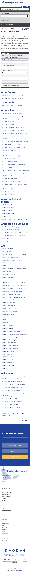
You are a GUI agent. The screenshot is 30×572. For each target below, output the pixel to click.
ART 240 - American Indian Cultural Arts (12, 260)
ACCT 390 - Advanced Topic (9, 150)
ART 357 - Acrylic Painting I (8, 305)
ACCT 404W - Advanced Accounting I (11, 156)
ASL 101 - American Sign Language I (11, 227)
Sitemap (25, 561)
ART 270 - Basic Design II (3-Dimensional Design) (14, 268)
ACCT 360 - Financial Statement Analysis (12, 144)
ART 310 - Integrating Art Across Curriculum (13, 288)
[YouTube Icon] (10, 551)
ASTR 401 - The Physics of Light (10, 404)
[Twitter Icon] (21, 551)
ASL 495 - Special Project (8, 241)
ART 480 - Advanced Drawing (9, 360)
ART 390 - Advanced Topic (8, 325)
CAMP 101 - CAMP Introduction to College (12, 95)
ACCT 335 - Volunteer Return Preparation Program (15, 141)
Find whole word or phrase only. (11, 85)
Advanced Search (5, 20)
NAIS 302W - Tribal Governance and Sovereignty (14, 219)
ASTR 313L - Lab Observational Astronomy (13, 393)
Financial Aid (5, 533)
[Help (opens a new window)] (28, 29)
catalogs (10, 568)
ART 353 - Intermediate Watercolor (11, 294)
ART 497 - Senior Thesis (8, 368)
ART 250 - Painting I (7, 263)
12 (9, 415)
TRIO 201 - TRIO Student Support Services (12, 105)
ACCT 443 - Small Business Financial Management (14, 173)
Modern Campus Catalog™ (17, 570)
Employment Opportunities (10, 561)
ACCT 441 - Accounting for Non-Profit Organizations (15, 170)
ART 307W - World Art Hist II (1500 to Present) (13, 285)
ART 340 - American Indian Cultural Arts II (12, 291)
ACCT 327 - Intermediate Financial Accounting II (14, 130)
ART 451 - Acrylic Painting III (9, 340)
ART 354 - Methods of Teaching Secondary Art (13, 297)
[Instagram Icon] (13, 551)
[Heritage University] (12, 3)
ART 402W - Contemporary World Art (11, 331)
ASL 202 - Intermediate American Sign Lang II (13, 235)
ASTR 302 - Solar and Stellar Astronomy (12, 381)
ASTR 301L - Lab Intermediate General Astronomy (15, 379)
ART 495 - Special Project (8, 365)
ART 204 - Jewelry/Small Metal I (10, 257)
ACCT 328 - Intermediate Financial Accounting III (14, 133)
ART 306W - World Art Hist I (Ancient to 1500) (13, 283)
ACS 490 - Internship (7, 210)
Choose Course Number (8, 65)
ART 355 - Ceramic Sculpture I (9, 300)
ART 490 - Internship (7, 362)
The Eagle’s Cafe (5, 538)
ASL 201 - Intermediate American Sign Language (14, 232)
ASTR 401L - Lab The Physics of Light (11, 407)
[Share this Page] (24, 29)
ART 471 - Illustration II (7, 354)
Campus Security (5, 494)
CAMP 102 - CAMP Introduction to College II (13, 98)
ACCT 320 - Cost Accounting (9, 124)
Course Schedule (5, 540)
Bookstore (4, 527)
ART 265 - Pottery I (6, 266)
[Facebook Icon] (6, 551)
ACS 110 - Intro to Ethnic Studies (10, 205)
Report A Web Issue (15, 562)
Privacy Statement (20, 559)
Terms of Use (6, 559)
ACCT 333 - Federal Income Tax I (10, 136)
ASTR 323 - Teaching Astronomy (10, 396)
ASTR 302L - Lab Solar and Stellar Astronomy (13, 384)
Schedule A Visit (5, 523)
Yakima (3, 481)
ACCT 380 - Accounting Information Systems (13, 147)
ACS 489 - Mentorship (7, 207)
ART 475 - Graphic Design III (9, 357)
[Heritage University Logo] (15, 472)
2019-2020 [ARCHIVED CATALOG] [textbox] (10, 9)
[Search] (27, 16)
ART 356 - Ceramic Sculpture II (9, 303)
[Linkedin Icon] (17, 551)
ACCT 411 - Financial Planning (9, 161)
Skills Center (4, 537)
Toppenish (4, 477)
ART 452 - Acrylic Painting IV (9, 342)
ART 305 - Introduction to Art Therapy (11, 280)
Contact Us (4, 500)
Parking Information (6, 496)
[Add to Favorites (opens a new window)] (22, 29)
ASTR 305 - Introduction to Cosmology (12, 387)
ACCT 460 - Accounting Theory (9, 178)
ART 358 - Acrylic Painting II (9, 308)
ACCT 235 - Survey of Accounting (10, 119)
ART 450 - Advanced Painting (9, 337)
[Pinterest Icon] (24, 551)
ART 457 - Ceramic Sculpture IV (10, 348)
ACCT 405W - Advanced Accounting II (11, 158)
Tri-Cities (4, 479)
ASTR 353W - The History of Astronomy (12, 401)
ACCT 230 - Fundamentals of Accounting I (12, 113)
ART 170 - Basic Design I (8, 248)
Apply (3, 521)
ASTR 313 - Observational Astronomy (11, 390)
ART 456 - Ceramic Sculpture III (10, 345)
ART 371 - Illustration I (7, 317)
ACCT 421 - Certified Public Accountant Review (14, 164)
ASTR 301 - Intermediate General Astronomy (13, 376)
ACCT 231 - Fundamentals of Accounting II (12, 116)
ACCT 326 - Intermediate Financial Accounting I (14, 127)
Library (3, 525)
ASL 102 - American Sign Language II (11, 229)
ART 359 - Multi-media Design (9, 311)
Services (4, 498)
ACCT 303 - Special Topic (8, 121)
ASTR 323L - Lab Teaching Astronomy (11, 399)
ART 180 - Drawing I (7, 251)
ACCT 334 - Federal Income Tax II (10, 139)
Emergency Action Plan (7, 492)
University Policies (6, 512)
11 (23, 413)
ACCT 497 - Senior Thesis (8, 194)
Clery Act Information (6, 510)
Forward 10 (4, 415)
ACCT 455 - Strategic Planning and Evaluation (13, 176)
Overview (4, 490)
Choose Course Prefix (7, 59)
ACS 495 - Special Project (8, 213)
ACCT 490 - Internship (7, 189)
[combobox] (15, 9)
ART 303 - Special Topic (8, 277)
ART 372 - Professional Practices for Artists (13, 320)
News (3, 531)
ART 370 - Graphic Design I (8, 314)
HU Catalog (4, 535)
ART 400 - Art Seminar (7, 328)
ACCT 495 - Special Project (8, 191)
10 (21, 413)
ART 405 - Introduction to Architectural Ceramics (14, 334)
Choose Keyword (6, 76)
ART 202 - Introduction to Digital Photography (14, 254)
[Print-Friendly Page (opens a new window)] (26, 29)
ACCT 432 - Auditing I (7, 167)
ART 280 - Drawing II (7, 271)
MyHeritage (4, 529)
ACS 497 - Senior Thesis (8, 216)
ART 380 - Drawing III (7, 323)
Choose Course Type (7, 70)
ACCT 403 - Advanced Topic (9, 153)
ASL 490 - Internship (7, 238)
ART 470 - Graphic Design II (9, 351)
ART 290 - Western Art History (9, 274)
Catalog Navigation (8, 24)
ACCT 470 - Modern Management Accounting (13, 181)
